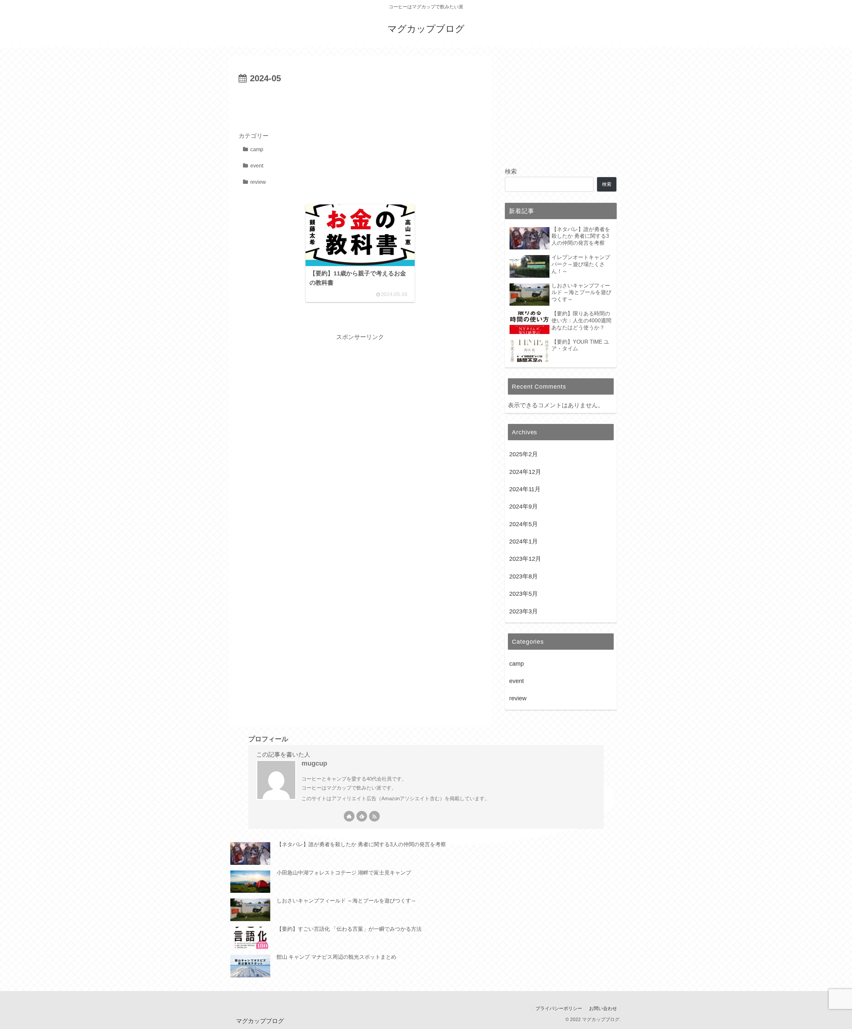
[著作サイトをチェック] (349, 816)
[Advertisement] (360, 105)
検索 (511, 171)
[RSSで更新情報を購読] (374, 816)
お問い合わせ (603, 1008)
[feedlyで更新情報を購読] (361, 816)
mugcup (314, 763)
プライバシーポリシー (558, 1008)
